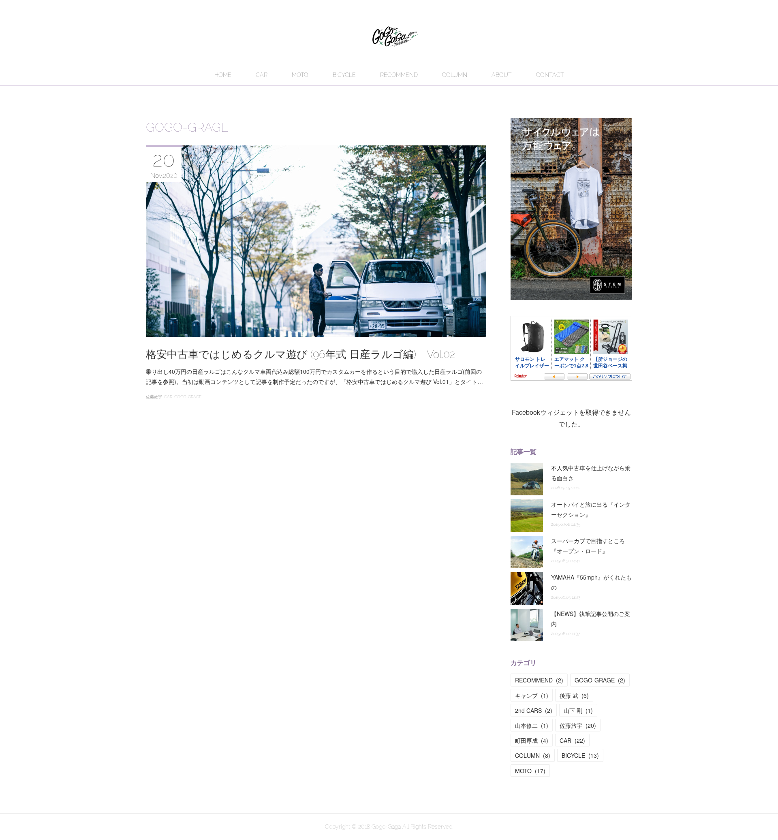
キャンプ (531, 695)
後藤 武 (574, 695)
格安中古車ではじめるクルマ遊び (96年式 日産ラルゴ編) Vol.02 (300, 354)
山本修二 (531, 725)
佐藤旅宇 (154, 396)
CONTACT (550, 75)
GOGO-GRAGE (187, 396)
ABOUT (502, 75)
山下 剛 (578, 710)
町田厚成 (531, 740)
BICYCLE (344, 75)
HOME (222, 75)
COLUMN (454, 75)
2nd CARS (533, 710)
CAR (261, 75)
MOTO (300, 75)
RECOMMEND (399, 75)
